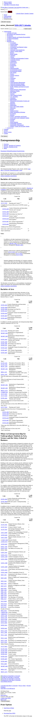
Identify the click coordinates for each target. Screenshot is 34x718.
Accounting (13, 43)
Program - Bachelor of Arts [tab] (10, 147)
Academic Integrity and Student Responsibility (18, 37)
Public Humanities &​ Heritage (17, 112)
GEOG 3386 (4, 563)
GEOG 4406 (4, 567)
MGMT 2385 (19, 245)
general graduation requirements (9, 176)
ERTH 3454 (4, 625)
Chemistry (12, 55)
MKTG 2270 (4, 390)
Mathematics (13, 105)
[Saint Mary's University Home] (14, 7)
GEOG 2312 (4, 555)
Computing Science (15, 59)
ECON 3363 (4, 650)
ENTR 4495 (5, 224)
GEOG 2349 (4, 556)
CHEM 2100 (4, 612)
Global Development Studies (17, 84)
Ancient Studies (14, 44)
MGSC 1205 (4, 366)
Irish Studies (13, 92)
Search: (2, 9)
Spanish (12, 120)
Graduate (6, 129)
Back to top (3, 699)
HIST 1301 (4, 575)
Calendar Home (8, 3)
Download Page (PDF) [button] (9, 713)
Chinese (12, 57)
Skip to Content (8, 2)
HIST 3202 (4, 583)
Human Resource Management (18, 89)
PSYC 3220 (4, 638)
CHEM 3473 (4, 614)
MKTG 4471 (4, 672)
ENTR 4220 (5, 218)
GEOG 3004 (4, 559)
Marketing (12, 103)
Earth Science (13, 62)
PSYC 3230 (4, 640)
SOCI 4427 (4, 605)
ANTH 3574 (4, 541)
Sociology (12, 119)
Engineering (13, 65)
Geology (12, 79)
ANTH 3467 (4, 544)
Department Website (6, 151)
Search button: (4, 11)
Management (13, 99)
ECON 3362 (4, 649)
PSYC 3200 (4, 635)
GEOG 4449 (4, 572)
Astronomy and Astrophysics (17, 50)
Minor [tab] (5, 148)
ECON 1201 (4, 363)
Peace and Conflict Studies (16, 106)
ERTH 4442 (4, 628)
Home (5, 14)
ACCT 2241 (4, 394)
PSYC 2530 (4, 630)
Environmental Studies (15, 71)
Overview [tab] (6, 144)
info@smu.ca (4, 695)
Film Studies (13, 72)
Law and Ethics (14, 96)
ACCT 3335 (19, 255)
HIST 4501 (4, 588)
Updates (6, 133)
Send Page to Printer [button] (9, 708)
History (12, 88)
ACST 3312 (4, 527)
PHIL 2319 (4, 597)
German (12, 81)
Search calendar (5, 28)
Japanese (12, 93)
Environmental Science (16, 69)
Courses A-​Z (10, 127)
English (12, 67)
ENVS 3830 (4, 622)
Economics (13, 64)
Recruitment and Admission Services (16, 34)
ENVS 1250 (4, 617)
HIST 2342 (4, 581)
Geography (13, 78)
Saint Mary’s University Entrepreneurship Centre (15, 169)
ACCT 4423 (4, 646)
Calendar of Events (12, 33)
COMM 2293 (4, 392)
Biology (12, 52)
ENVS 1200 (4, 616)
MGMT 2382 (13, 243)
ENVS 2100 (4, 619)
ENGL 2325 (4, 548)
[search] (11, 9)
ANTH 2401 (4, 535)
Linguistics (13, 98)
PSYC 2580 (4, 632)
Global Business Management (17, 82)
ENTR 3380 (5, 211)
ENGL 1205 (4, 374)
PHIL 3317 (4, 599)
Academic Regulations (12, 38)
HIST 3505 (5, 540)
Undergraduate (7, 16)
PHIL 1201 (4, 592)
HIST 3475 (4, 586)
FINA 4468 (4, 664)
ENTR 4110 (5, 216)
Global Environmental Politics (17, 85)
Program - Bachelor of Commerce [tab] (12, 145)
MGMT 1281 (4, 369)
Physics (12, 109)
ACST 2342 (4, 524)
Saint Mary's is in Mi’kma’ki (8, 688)
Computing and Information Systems (19, 58)
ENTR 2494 (5, 209)
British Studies (13, 54)
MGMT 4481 (4, 666)
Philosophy (13, 108)
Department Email (15, 151)
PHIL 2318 (4, 595)
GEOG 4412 (4, 570)
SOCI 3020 (4, 601)
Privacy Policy (22, 685)
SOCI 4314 (4, 603)
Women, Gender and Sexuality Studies (19, 126)
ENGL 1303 (4, 546)
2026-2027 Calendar (23, 25)
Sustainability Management (17, 125)
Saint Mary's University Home (11, 4)
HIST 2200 (4, 578)
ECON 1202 (4, 364)
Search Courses (8, 132)
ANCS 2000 (4, 532)
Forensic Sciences (14, 75)
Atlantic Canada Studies (16, 51)
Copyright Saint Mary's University (9, 685)
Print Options (4, 136)
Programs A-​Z (10, 41)
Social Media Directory (6, 681)
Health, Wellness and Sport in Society (19, 86)
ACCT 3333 (19, 253)
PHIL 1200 (4, 590)
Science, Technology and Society (18, 116)
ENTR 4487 (5, 221)
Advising (22, 151)
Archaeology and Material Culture (18, 47)
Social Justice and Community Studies (19, 118)
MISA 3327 (4, 669)
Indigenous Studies (15, 91)
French (12, 76)
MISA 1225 (4, 372)
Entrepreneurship (14, 68)
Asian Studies (13, 48)
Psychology (13, 113)
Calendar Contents (28, 13)
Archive (6, 130)
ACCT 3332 (4, 203)
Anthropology (13, 45)
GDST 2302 (4, 552)
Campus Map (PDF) (6, 698)
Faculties (9, 40)
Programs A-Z (7, 17)
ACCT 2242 (4, 395)
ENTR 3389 (5, 214)
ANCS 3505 (4, 537)
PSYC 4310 (4, 642)
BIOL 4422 (4, 610)
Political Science (14, 110)
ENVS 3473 (4, 621)
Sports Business (14, 122)
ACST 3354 (4, 529)
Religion (12, 115)
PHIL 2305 (4, 593)
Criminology (13, 61)
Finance (12, 74)
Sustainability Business (16, 123)
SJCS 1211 (3, 607)
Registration (10, 35)
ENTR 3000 (4, 501)
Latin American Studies (16, 95)
